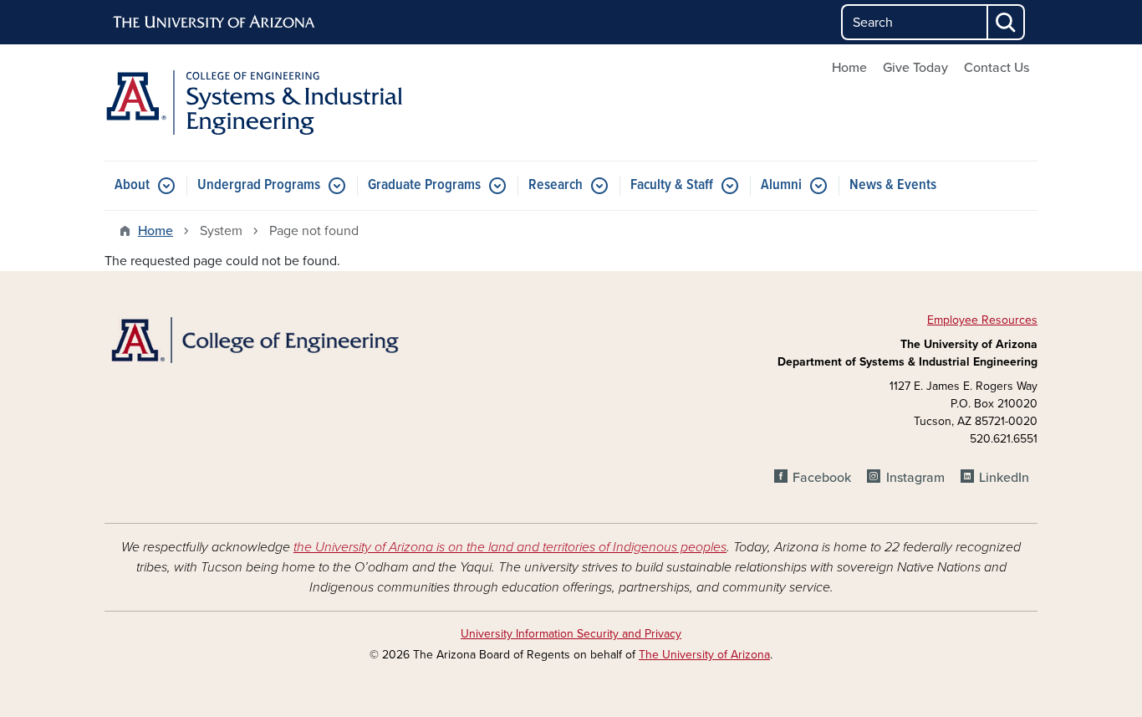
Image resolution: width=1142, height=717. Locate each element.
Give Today (915, 67)
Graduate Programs (424, 185)
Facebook (822, 477)
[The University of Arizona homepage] (214, 23)
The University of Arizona (704, 655)
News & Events (892, 185)
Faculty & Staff (671, 185)
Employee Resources (982, 320)
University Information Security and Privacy (571, 634)
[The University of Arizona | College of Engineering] (253, 338)
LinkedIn (1004, 477)
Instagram (915, 477)
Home (849, 67)
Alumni (781, 185)
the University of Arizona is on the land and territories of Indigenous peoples (509, 547)
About (132, 185)
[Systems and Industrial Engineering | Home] (253, 102)
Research (555, 185)
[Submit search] (1006, 22)
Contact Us (996, 67)
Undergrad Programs (258, 185)
